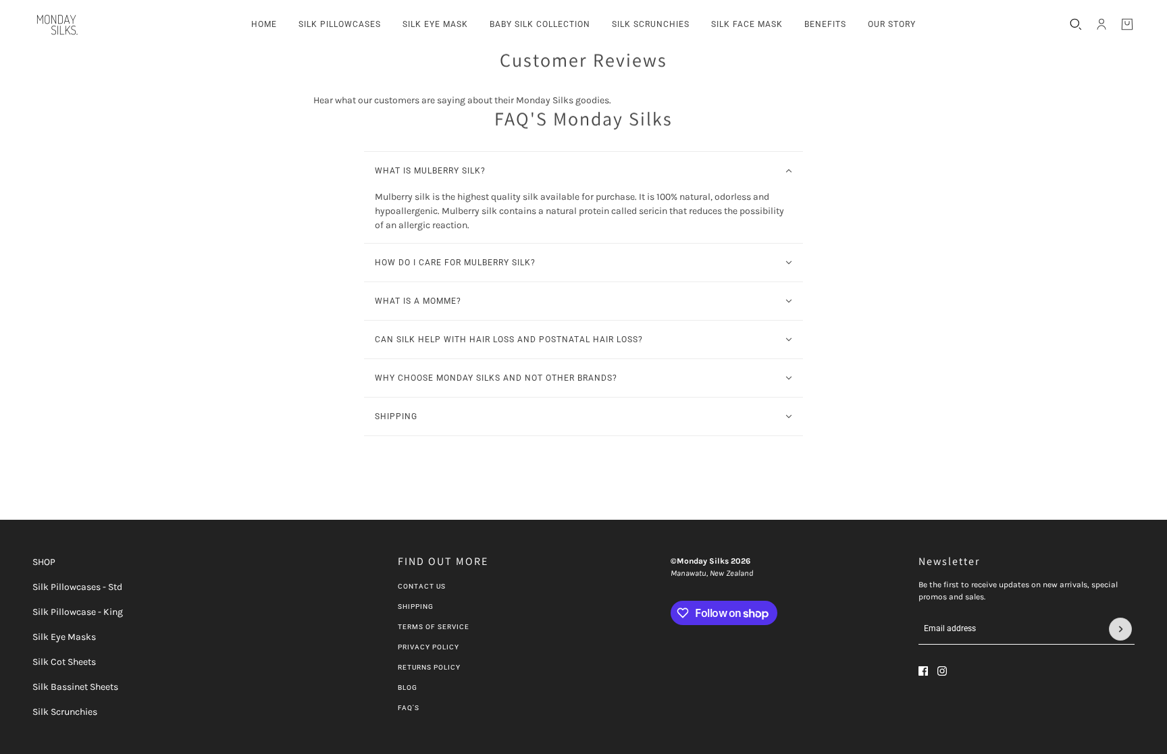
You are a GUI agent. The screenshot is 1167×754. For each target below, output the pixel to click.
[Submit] (1120, 629)
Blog (407, 687)
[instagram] (942, 671)
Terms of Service (433, 626)
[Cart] (1127, 24)
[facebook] (923, 671)
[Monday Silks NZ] (56, 24)
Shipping (416, 606)
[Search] (1075, 24)
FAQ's (408, 707)
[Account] (1101, 24)
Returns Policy (429, 667)
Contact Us (422, 586)
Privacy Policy (428, 647)
